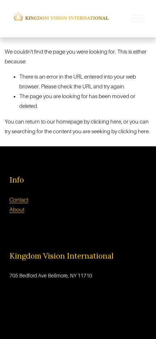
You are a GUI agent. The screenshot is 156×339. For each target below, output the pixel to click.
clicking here (106, 122)
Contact (18, 200)
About (16, 210)
